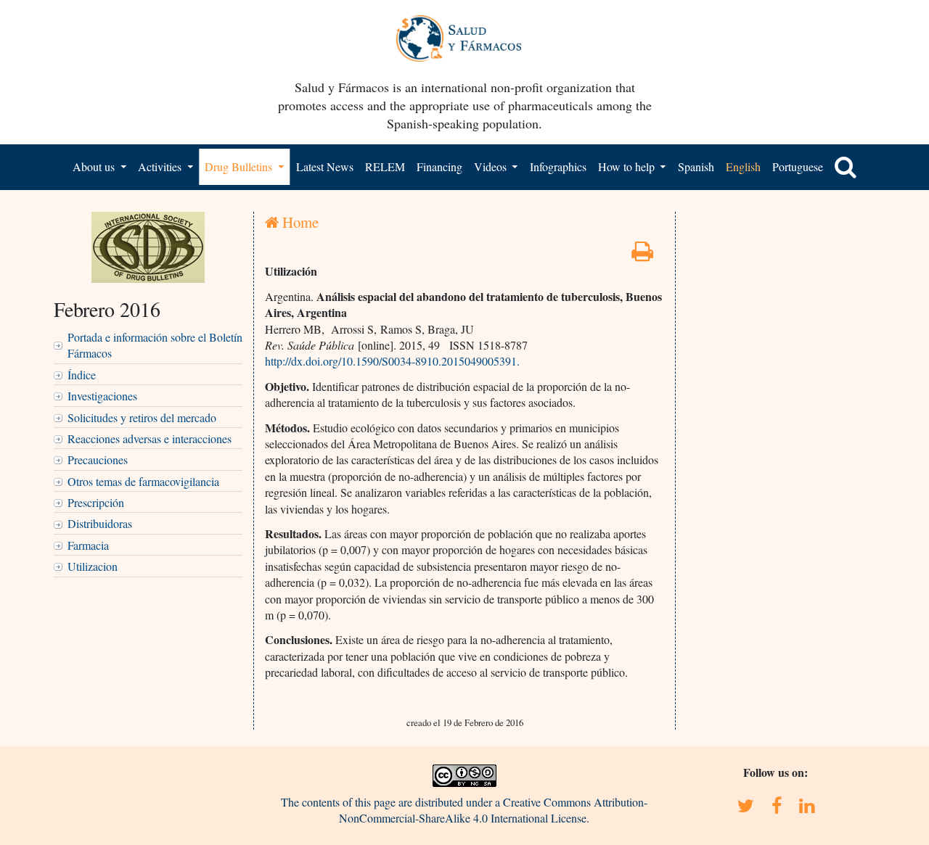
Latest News (324, 166)
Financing (439, 166)
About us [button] (95, 166)
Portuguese (797, 166)
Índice (81, 374)
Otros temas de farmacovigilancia (143, 481)
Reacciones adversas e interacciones (149, 438)
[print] (642, 255)
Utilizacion (92, 566)
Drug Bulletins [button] (240, 166)
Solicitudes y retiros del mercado (141, 417)
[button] (845, 166)
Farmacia (88, 545)
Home (299, 222)
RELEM (385, 166)
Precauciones (97, 459)
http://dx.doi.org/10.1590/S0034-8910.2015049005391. (392, 360)
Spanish (696, 166)
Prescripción (95, 502)
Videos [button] (491, 166)
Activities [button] (161, 166)
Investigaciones (102, 395)
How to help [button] (628, 166)
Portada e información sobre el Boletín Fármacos (154, 344)
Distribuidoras (99, 523)
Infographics (558, 166)
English (743, 166)
